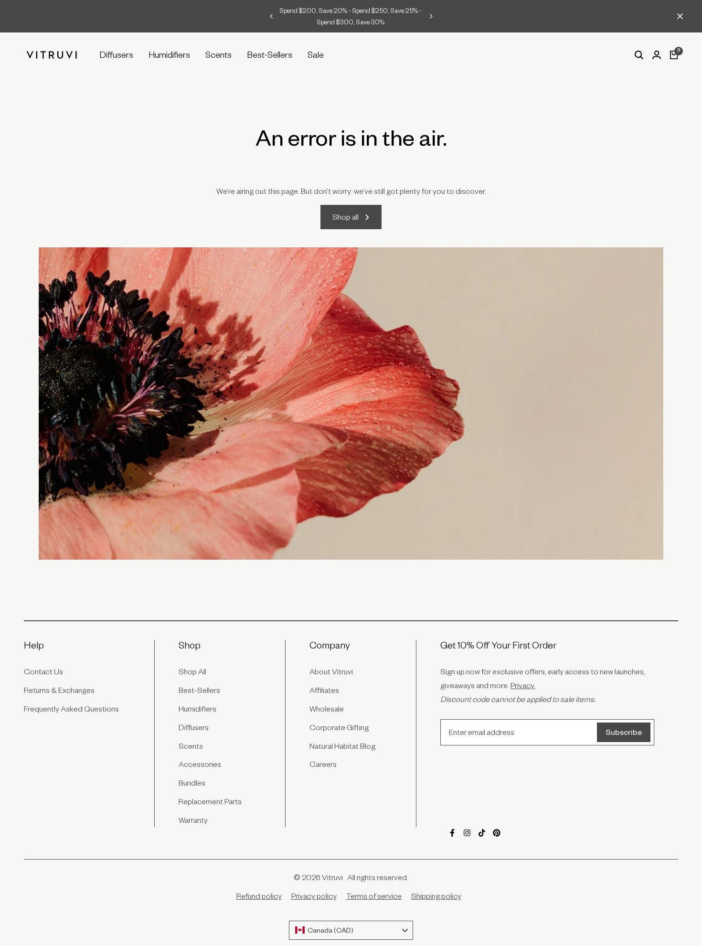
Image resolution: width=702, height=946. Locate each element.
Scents (191, 746)
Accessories (200, 764)
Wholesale (326, 708)
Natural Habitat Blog (342, 746)
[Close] (678, 16)
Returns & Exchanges (59, 690)
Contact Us (43, 671)
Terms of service (374, 896)
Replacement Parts (210, 801)
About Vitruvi (331, 671)
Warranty (193, 820)
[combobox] (351, 930)
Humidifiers (197, 708)
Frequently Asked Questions (71, 708)
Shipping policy (436, 896)
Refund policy (259, 896)
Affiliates (324, 690)
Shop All (192, 671)
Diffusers (194, 727)
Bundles (192, 782)
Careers (323, 764)
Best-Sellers (199, 690)
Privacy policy (314, 896)
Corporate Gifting (339, 727)
